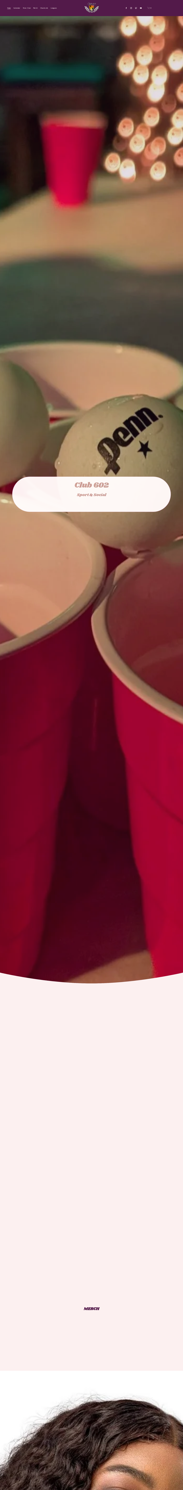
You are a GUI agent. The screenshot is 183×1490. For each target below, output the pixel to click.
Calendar (16, 8)
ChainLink (44, 8)
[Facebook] (126, 8)
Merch (35, 8)
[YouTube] (141, 8)
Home (9, 8)
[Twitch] (136, 8)
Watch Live (166, 8)
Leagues (54, 8)
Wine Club (27, 8)
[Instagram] (131, 8)
